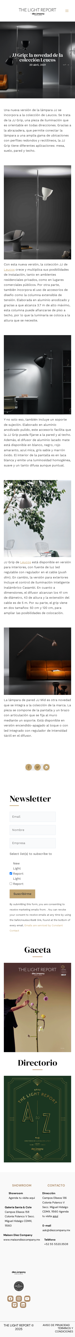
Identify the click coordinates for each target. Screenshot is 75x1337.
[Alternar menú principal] (67, 11)
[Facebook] (28, 767)
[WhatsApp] (46, 767)
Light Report (18, 881)
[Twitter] (37, 767)
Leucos (9, 269)
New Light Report (18, 868)
